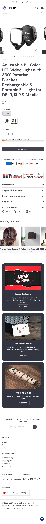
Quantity (5, 129)
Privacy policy (34, 505)
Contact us (6, 464)
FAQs (4, 448)
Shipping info (7, 461)
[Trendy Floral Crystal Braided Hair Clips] (9, 236)
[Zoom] (36, 50)
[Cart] (36, 7)
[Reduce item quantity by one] (4, 134)
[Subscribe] (35, 427)
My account (6, 467)
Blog (3, 445)
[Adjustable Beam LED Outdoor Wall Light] (30, 236)
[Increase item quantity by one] (12, 134)
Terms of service (8, 508)
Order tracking (7, 458)
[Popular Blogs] (23, 377)
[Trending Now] (23, 328)
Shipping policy (8, 505)
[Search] (41, 13)
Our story (5, 442)
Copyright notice (23, 508)
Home (4, 59)
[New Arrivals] (23, 278)
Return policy (21, 505)
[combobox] (23, 13)
